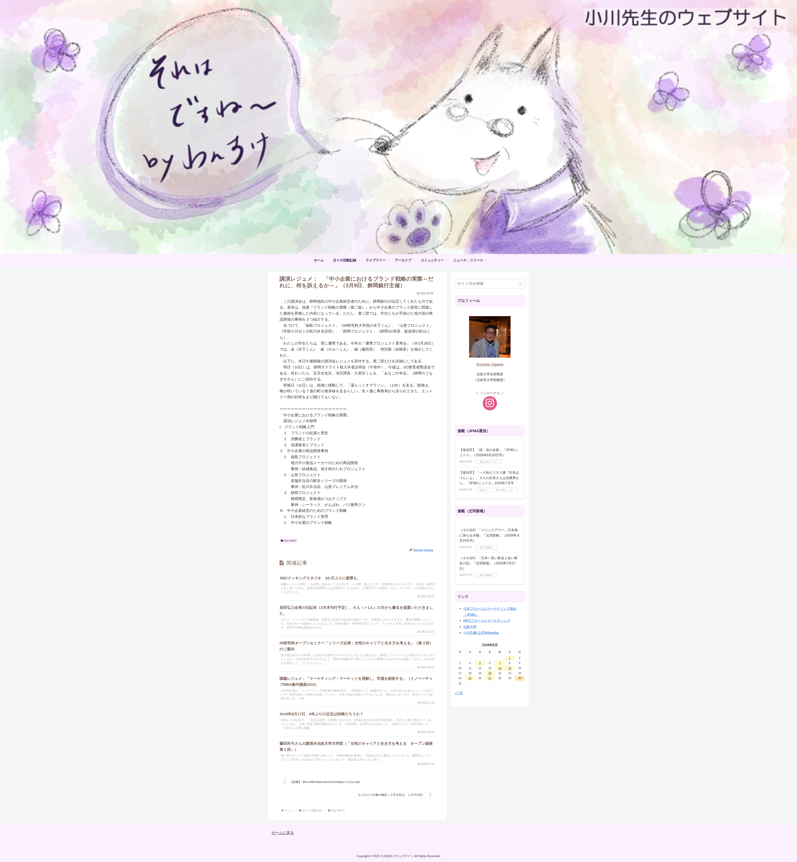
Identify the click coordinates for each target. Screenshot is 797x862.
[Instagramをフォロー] (490, 403)
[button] (520, 283)
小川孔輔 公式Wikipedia (481, 633)
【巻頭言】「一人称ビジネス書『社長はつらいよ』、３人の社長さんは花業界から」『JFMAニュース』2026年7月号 (489, 478)
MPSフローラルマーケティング (486, 620)
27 (489, 678)
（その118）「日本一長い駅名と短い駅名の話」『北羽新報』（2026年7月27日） (488, 563)
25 (469, 678)
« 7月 (459, 693)
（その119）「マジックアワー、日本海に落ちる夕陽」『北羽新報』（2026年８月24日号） (489, 535)
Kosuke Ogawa (490, 364)
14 (499, 668)
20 (489, 673)
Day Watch (290, 540)
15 (509, 668)
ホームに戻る (282, 833)
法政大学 (470, 626)
